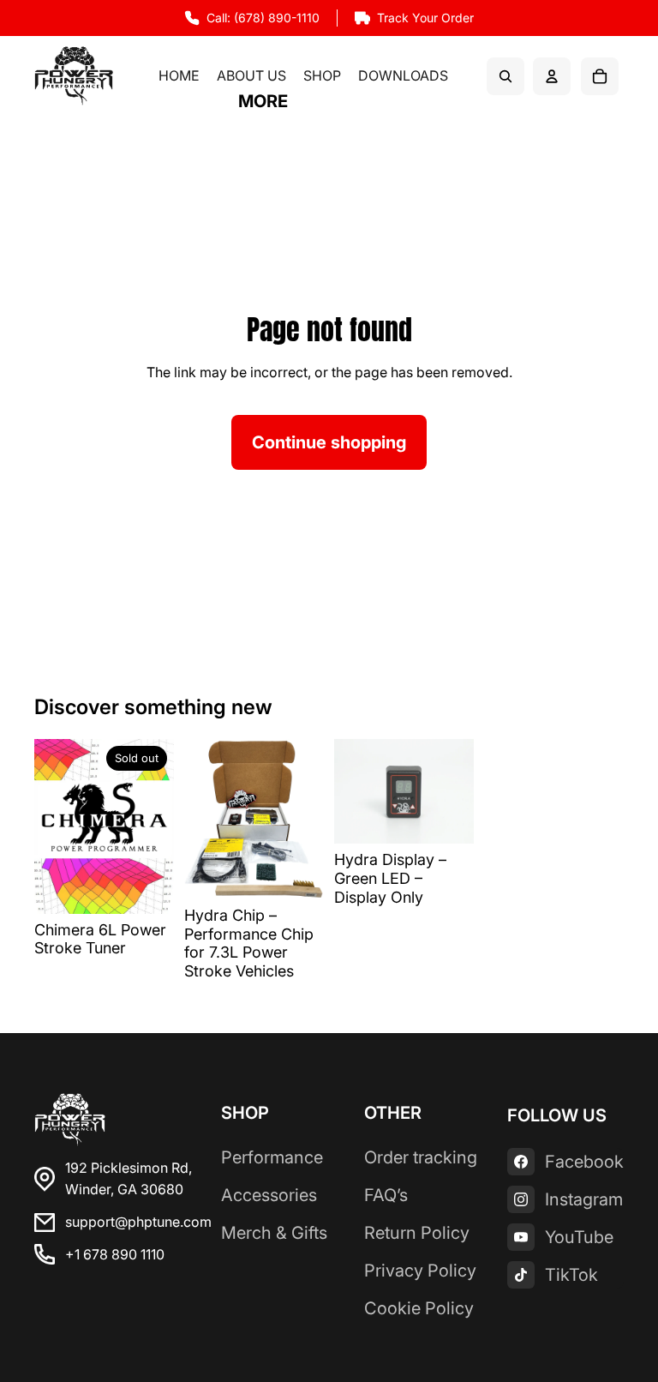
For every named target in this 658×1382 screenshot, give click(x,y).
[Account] (552, 76)
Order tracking (420, 1157)
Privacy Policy (420, 1270)
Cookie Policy (419, 1308)
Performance (272, 1157)
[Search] (505, 76)
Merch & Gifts (274, 1233)
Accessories (269, 1195)
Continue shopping (329, 442)
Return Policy (417, 1233)
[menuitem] (263, 102)
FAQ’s (386, 1195)
